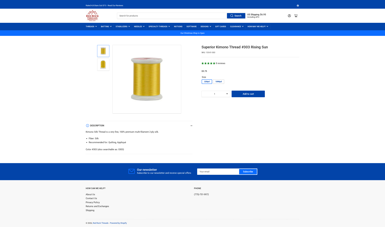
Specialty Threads (158, 26)
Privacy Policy (93, 202)
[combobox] (181, 16)
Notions (178, 26)
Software (191, 26)
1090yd (218, 81)
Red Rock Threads (100, 223)
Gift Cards (220, 26)
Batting (105, 26)
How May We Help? (257, 26)
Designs (205, 26)
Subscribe (248, 171)
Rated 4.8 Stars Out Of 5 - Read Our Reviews (104, 5)
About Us (90, 194)
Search (237, 15)
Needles (138, 26)
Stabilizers (121, 26)
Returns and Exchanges (97, 206)
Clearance (235, 26)
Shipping (90, 210)
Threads (90, 26)
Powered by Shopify (118, 223)
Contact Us (91, 198)
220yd (206, 81)
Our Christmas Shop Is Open (192, 33)
